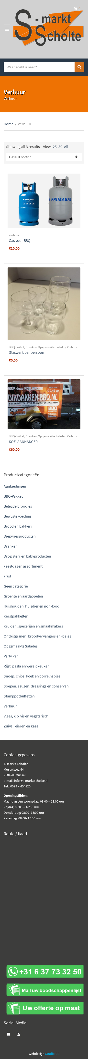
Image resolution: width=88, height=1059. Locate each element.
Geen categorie (16, 586)
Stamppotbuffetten (19, 696)
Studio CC (52, 1053)
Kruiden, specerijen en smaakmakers (33, 626)
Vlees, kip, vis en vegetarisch (26, 716)
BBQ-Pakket (16, 347)
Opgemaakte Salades (52, 347)
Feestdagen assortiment (23, 566)
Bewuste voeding (17, 516)
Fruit (7, 576)
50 (60, 146)
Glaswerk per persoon (26, 352)
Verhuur (14, 235)
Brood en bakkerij (18, 526)
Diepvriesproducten (20, 536)
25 (55, 146)
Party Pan (11, 656)
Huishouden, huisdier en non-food (31, 606)
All (66, 146)
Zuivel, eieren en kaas (21, 726)
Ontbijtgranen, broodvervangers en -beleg (37, 636)
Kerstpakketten (16, 616)
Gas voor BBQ (20, 240)
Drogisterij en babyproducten (27, 556)
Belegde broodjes (18, 506)
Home (8, 123)
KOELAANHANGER (23, 441)
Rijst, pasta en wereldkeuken (27, 666)
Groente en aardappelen (23, 596)
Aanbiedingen (15, 486)
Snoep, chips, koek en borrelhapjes (32, 676)
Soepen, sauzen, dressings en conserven (36, 686)
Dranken (30, 347)
